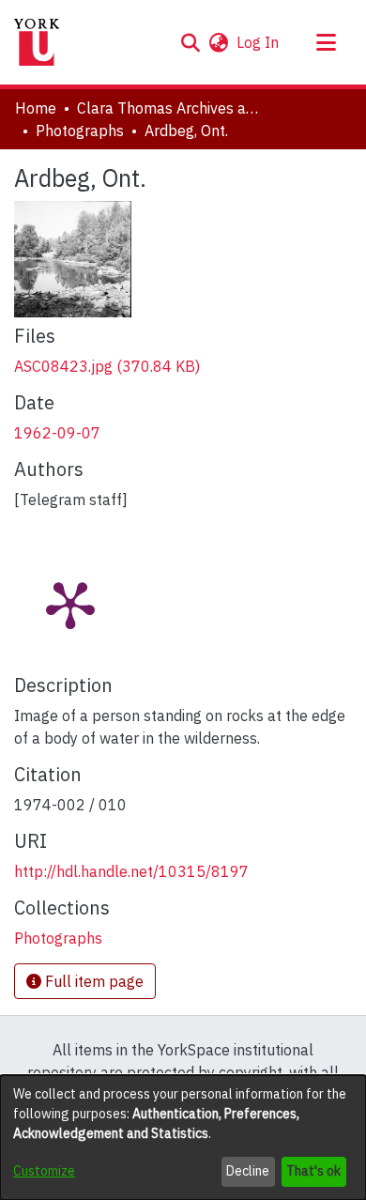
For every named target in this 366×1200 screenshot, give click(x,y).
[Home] (36, 42)
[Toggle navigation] (325, 42)
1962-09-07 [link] (57, 432)
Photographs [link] (80, 130)
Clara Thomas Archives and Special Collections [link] (171, 108)
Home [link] (35, 108)
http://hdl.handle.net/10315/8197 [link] (131, 871)
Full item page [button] (92, 981)
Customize (44, 1170)
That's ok (313, 1170)
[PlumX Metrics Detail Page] (70, 603)
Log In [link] (258, 42)
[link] (107, 366)
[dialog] (183, 1137)
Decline (247, 1170)
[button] (190, 42)
